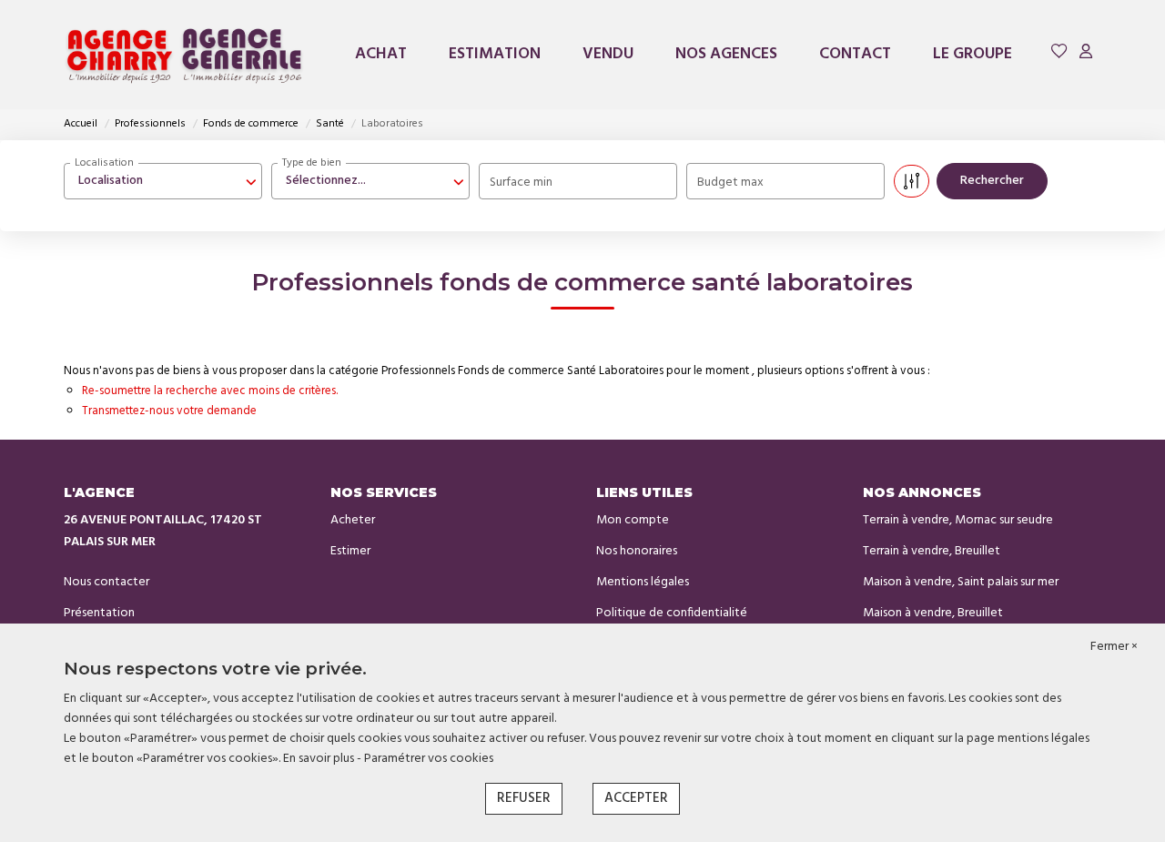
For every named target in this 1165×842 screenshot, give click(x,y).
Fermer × (1114, 647)
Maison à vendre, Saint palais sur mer (961, 582)
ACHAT (381, 54)
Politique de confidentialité (671, 613)
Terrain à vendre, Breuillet (931, 551)
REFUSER (524, 798)
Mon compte (632, 520)
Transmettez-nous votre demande (169, 411)
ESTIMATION (495, 54)
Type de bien (311, 163)
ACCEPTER (636, 798)
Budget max (730, 182)
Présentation (99, 613)
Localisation (104, 163)
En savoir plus (320, 758)
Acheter (352, 520)
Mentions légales (642, 582)
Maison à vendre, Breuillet (933, 613)
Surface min (521, 182)
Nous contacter (106, 582)
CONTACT (855, 54)
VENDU (607, 54)
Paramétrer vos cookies (428, 758)
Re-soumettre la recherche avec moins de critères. (210, 391)
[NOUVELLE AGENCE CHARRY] (185, 54)
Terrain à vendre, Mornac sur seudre (958, 520)
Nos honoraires (636, 551)
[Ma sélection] (1059, 54)
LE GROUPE (972, 54)
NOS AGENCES (726, 54)
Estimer (350, 551)
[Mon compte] (1085, 54)
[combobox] (163, 181)
